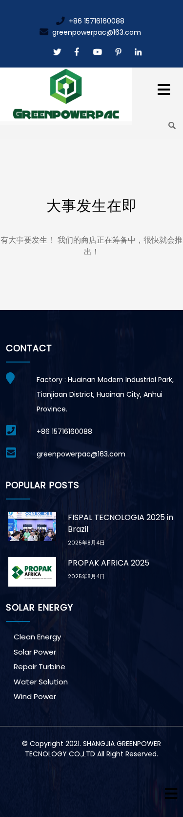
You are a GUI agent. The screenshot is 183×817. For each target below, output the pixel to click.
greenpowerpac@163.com (95, 32)
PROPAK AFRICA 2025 (108, 562)
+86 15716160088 (95, 21)
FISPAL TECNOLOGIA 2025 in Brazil (120, 523)
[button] (152, 84)
